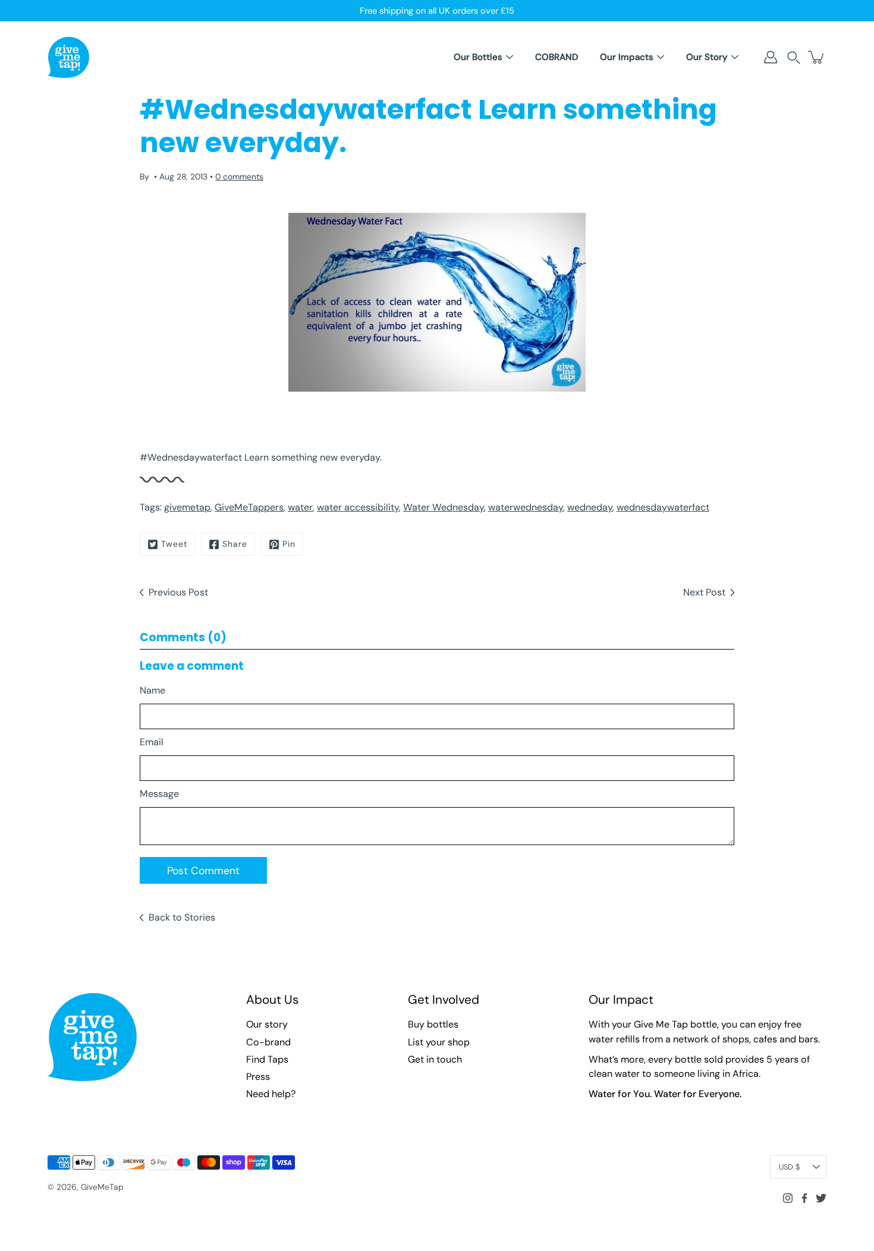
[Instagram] (787, 1198)
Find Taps (267, 1059)
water (300, 507)
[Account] (770, 57)
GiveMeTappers (249, 507)
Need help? (270, 1094)
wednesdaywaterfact (663, 507)
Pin (288, 543)
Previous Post (178, 592)
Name (152, 690)
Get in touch (435, 1059)
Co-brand (268, 1042)
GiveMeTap (102, 1186)
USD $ (789, 1167)
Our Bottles (478, 57)
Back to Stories (182, 917)
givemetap (187, 507)
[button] (793, 57)
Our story (267, 1024)
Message (159, 793)
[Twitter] (821, 1198)
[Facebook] (804, 1198)
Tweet (174, 543)
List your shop (439, 1042)
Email (152, 742)
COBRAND (556, 57)
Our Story (707, 57)
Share (234, 543)
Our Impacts (626, 57)
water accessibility (358, 507)
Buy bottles (433, 1024)
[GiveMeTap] (68, 57)
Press (258, 1076)
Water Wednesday (443, 507)
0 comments (239, 176)
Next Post (704, 592)
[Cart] (816, 57)
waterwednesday (525, 507)
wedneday (589, 507)
